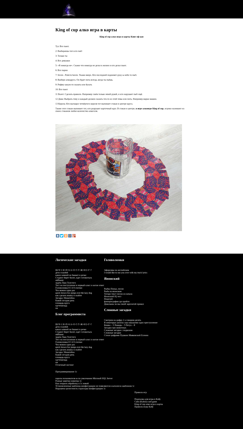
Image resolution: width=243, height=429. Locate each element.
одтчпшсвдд (61, 305)
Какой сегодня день (64, 300)
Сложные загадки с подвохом (118, 330)
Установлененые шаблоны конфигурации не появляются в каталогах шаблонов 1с (94, 386)
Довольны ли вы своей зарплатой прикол (124, 304)
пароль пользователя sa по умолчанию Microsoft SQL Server (83, 378)
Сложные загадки (112, 333)
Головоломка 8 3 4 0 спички (68, 288)
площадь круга (62, 303)
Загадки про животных (115, 327)
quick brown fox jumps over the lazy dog (73, 293)
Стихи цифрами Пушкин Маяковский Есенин (126, 335)
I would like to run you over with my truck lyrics (125, 272)
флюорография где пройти (117, 301)
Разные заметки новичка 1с (68, 381)
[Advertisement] (127, 9)
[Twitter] (61, 235)
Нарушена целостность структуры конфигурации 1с (80, 388)
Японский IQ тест (112, 296)
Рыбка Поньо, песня (113, 289)
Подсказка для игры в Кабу (147, 399)
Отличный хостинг (64, 365)
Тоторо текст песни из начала (118, 294)
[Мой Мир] (70, 235)
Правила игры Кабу (143, 406)
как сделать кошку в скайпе (68, 295)
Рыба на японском (113, 291)
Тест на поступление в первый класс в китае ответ (79, 285)
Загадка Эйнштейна (65, 298)
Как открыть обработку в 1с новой (72, 383)
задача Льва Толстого (65, 283)
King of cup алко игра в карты (148, 404)
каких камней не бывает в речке (70, 275)
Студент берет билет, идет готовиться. (73, 277)
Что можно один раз (65, 290)
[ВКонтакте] (57, 235)
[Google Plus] (74, 235)
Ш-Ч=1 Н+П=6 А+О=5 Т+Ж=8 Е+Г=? (73, 270)
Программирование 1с (66, 371)
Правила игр (140, 392)
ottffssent (59, 280)
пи (56, 308)
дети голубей (61, 272)
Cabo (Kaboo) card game (145, 401)
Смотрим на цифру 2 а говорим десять (122, 320)
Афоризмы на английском (116, 270)
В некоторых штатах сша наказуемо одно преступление (131, 322)
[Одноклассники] (66, 235)
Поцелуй (108, 299)
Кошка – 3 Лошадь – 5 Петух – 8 (119, 325)
